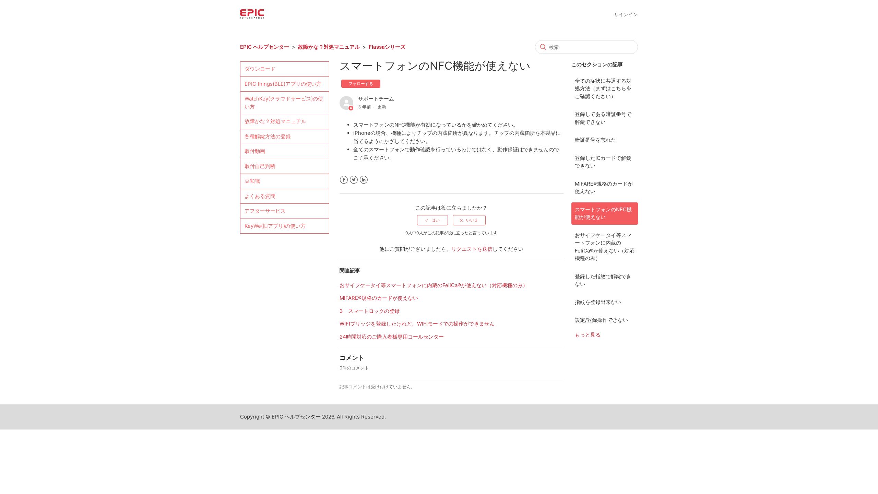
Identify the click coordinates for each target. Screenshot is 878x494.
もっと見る (588, 334)
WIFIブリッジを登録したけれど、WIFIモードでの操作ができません (417, 323)
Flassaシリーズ (387, 47)
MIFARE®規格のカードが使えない (604, 187)
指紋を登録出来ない (598, 302)
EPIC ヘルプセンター (264, 47)
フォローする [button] (360, 83)
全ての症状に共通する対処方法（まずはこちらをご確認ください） (603, 88)
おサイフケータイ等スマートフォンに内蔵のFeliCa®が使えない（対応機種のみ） (604, 247)
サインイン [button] (626, 14)
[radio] (432, 220)
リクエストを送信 (472, 249)
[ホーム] (252, 13)
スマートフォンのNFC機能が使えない (603, 213)
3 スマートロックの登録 (370, 311)
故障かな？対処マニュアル (329, 47)
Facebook (344, 180)
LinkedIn (363, 180)
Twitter (353, 180)
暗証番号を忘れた (595, 140)
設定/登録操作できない (601, 320)
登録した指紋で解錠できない (603, 280)
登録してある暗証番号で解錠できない (603, 118)
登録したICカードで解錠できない (603, 162)
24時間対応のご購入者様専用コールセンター (392, 336)
